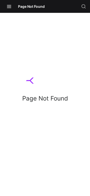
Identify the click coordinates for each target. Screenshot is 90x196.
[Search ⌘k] (84, 6)
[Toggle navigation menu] (9, 6)
